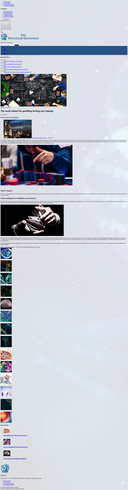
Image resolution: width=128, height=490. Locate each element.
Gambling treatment (8, 15)
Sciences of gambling (9, 16)
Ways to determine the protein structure (13, 64)
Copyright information (9, 4)
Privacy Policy (7, 3)
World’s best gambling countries (39, 137)
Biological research (8, 11)
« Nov (2, 32)
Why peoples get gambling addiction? (12, 66)
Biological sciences (8, 12)
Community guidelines (9, 5)
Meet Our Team (7, 1)
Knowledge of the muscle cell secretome (13, 61)
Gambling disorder (8, 14)
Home (5, 49)
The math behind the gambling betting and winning (15, 69)
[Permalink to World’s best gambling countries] (18, 137)
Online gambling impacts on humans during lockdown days (17, 72)
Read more (6, 50)
